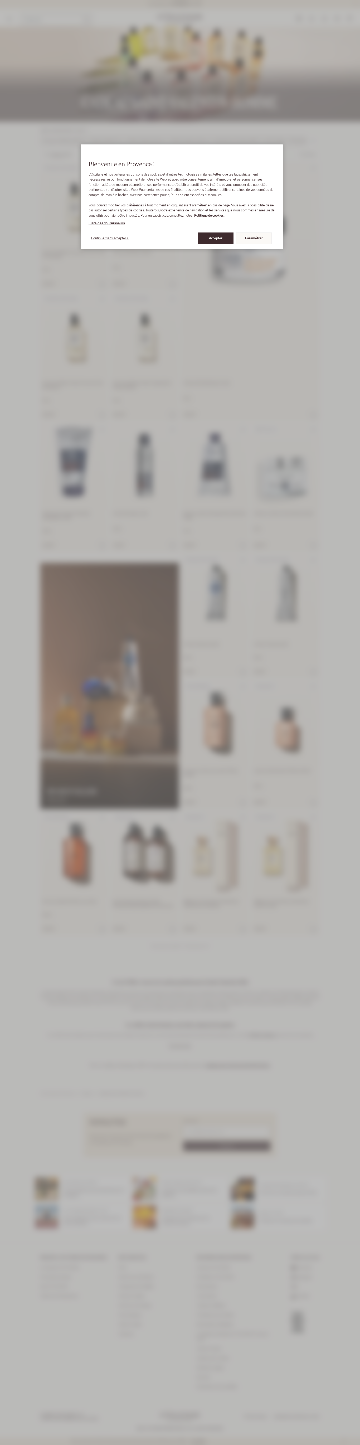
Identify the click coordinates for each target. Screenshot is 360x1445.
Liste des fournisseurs (107, 223)
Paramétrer (254, 238)
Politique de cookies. (209, 215)
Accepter (215, 238)
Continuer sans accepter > (110, 238)
